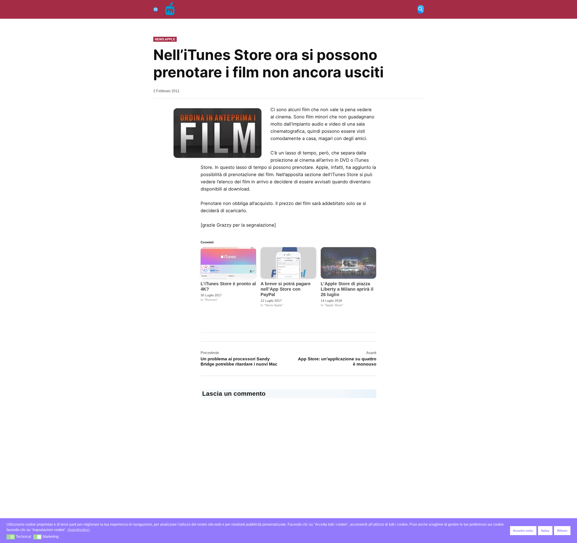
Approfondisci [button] (79, 530)
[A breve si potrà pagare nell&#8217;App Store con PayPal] (288, 263)
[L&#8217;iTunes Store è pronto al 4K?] (228, 263)
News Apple (165, 39)
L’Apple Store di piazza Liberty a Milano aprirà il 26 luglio (347, 289)
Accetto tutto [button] (523, 530)
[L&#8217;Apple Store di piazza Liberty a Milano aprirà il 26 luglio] (348, 263)
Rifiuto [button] (562, 530)
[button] (11, 536)
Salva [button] (545, 530)
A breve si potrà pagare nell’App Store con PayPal (286, 289)
